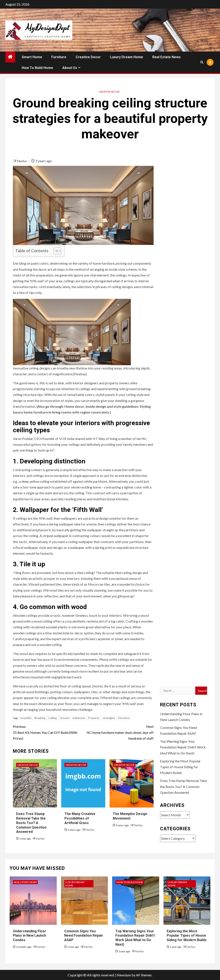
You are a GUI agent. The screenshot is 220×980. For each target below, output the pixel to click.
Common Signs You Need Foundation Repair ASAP (83, 935)
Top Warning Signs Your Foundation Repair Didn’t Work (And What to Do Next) (183, 747)
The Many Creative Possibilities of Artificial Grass (79, 818)
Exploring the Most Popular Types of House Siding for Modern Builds (180, 767)
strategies (108, 718)
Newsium (124, 975)
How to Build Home (37, 68)
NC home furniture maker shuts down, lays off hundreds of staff (120, 732)
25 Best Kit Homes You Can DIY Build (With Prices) (45, 732)
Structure (124, 718)
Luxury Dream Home (126, 57)
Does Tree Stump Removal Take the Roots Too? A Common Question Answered (31, 823)
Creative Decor (88, 57)
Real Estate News (166, 57)
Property (93, 718)
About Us (69, 68)
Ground (64, 718)
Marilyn (22, 161)
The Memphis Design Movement (130, 816)
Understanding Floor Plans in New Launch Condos (29, 935)
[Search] (202, 62)
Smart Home (32, 57)
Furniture (58, 57)
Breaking (39, 718)
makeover (78, 718)
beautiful (25, 718)
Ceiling (52, 718)
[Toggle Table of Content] (55, 251)
